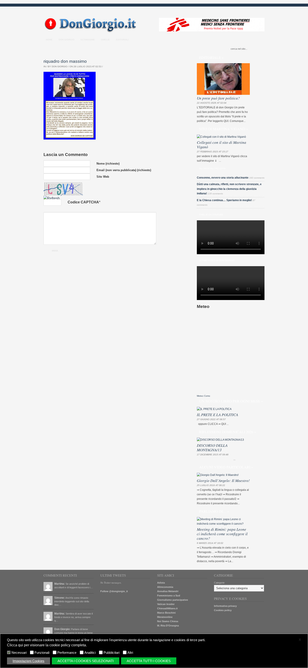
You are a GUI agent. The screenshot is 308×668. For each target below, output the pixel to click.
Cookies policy (223, 610)
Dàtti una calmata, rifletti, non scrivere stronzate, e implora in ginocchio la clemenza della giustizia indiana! (229, 189)
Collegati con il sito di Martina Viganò (221, 144)
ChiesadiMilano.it (167, 608)
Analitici (90, 652)
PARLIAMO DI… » (214, 511)
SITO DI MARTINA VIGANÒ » (223, 128)
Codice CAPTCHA (83, 202)
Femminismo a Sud (168, 595)
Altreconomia (165, 587)
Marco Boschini (166, 612)
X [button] (300, 640)
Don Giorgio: (62, 629)
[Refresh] (52, 198)
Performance (66, 652)
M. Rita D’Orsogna (168, 625)
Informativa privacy (225, 606)
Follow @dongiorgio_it (114, 591)
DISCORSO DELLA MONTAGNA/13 (212, 447)
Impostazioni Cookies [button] (28, 661)
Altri (130, 652)
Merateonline (164, 617)
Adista (161, 582)
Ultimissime (87, 39)
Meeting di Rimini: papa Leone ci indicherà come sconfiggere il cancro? (222, 534)
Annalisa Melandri (167, 591)
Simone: (59, 597)
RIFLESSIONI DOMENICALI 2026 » (227, 431)
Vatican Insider (166, 604)
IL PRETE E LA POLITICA (217, 414)
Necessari (19, 652)
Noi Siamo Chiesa (167, 621)
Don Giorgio (66, 39)
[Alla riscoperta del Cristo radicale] (91, 31)
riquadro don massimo (65, 61)
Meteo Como (203, 396)
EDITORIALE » (211, 57)
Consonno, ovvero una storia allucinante (222, 177)
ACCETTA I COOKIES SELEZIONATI (85, 661)
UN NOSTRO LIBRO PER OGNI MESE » (231, 401)
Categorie (219, 582)
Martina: (59, 583)
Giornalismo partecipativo (172, 599)
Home (49, 39)
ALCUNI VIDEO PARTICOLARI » (226, 467)
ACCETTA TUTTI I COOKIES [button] (149, 661)
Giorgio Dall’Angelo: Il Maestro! (223, 480)
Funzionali (41, 652)
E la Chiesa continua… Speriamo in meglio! (224, 200)
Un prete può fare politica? (218, 98)
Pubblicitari (111, 652)
